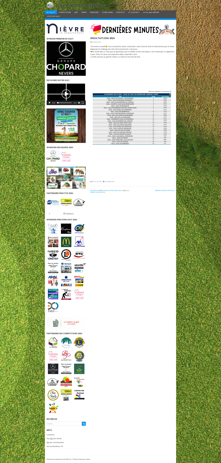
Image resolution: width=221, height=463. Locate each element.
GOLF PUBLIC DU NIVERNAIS (80, 6)
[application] (66, 94)
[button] (66, 94)
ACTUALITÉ (51, 12)
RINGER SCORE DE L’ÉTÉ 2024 (164, 190)
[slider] (64, 102)
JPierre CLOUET (97, 181)
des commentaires (55, 442)
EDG (76, 12)
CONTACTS (120, 12)
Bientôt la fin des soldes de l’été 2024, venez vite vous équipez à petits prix (109, 191)
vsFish (88, 459)
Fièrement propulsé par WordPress (59, 459)
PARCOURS (94, 12)
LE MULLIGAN (107, 12)
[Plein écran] (83, 103)
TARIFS (84, 12)
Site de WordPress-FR (55, 446)
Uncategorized (109, 181)
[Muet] (79, 103)
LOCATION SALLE (53, 16)
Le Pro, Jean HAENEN (151, 12)
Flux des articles (54, 438)
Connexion (51, 435)
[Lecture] (49, 103)
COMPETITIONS (65, 12)
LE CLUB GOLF (134, 12)
